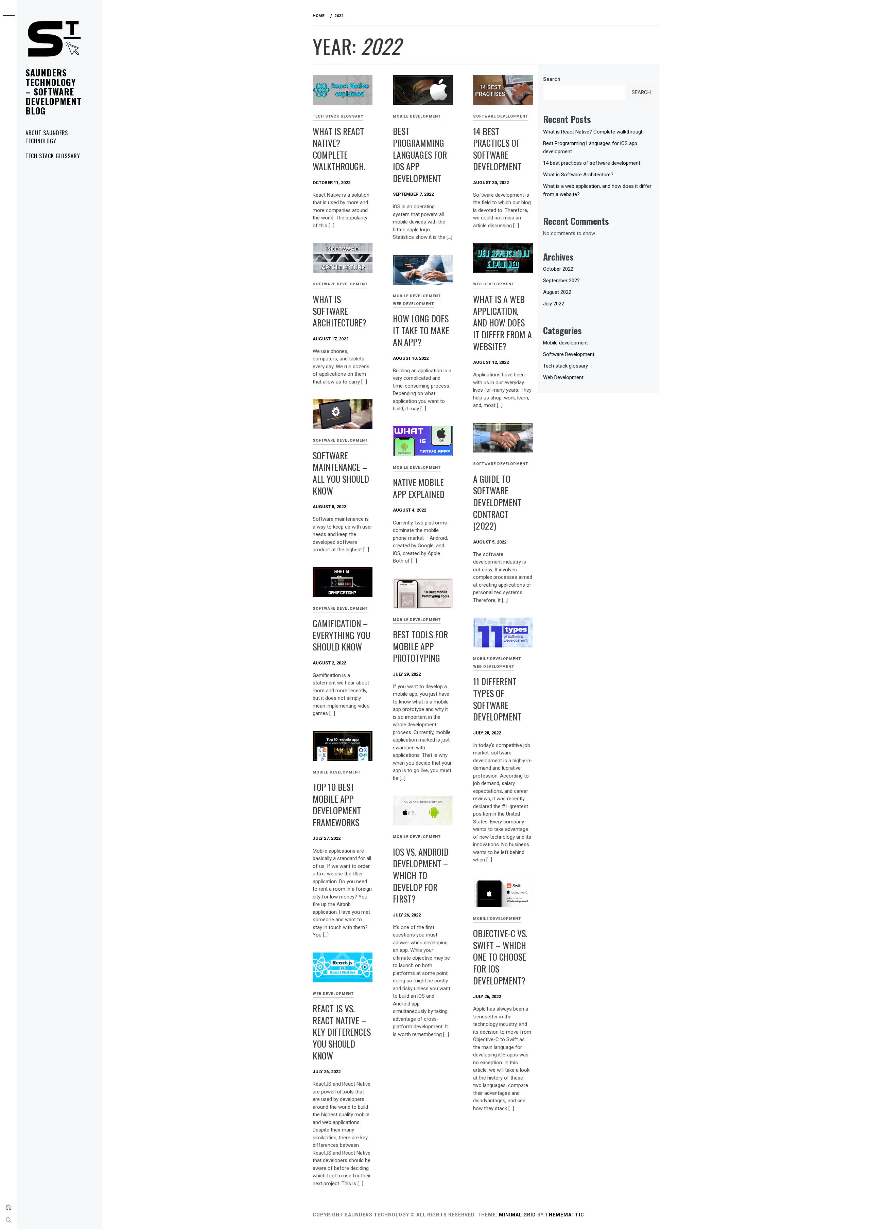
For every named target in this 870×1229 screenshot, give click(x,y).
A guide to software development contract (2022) (497, 502)
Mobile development (417, 116)
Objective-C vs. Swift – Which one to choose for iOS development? (500, 957)
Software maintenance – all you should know (341, 473)
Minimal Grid (517, 1214)
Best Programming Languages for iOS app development (420, 154)
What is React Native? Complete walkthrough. (339, 149)
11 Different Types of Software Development (497, 699)
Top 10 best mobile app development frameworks (337, 804)
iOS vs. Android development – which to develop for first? (421, 875)
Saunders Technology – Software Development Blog (53, 91)
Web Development (493, 284)
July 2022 (553, 304)
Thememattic (564, 1214)
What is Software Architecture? (339, 310)
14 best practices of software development (497, 149)
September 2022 (561, 281)
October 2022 (558, 269)
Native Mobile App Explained (419, 488)
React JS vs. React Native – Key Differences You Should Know (342, 1032)
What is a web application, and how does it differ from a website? (502, 322)
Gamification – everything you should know (341, 635)
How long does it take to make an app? (421, 330)
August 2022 (557, 292)
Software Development (500, 116)
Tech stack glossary (52, 156)
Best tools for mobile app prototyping (420, 646)
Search (551, 79)
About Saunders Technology (46, 137)
